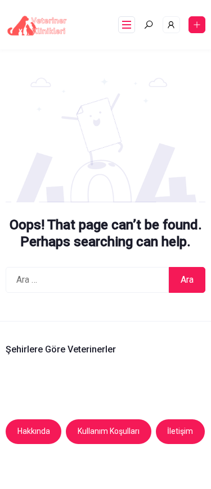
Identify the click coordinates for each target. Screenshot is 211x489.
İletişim (180, 431)
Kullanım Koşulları (109, 431)
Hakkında (33, 431)
